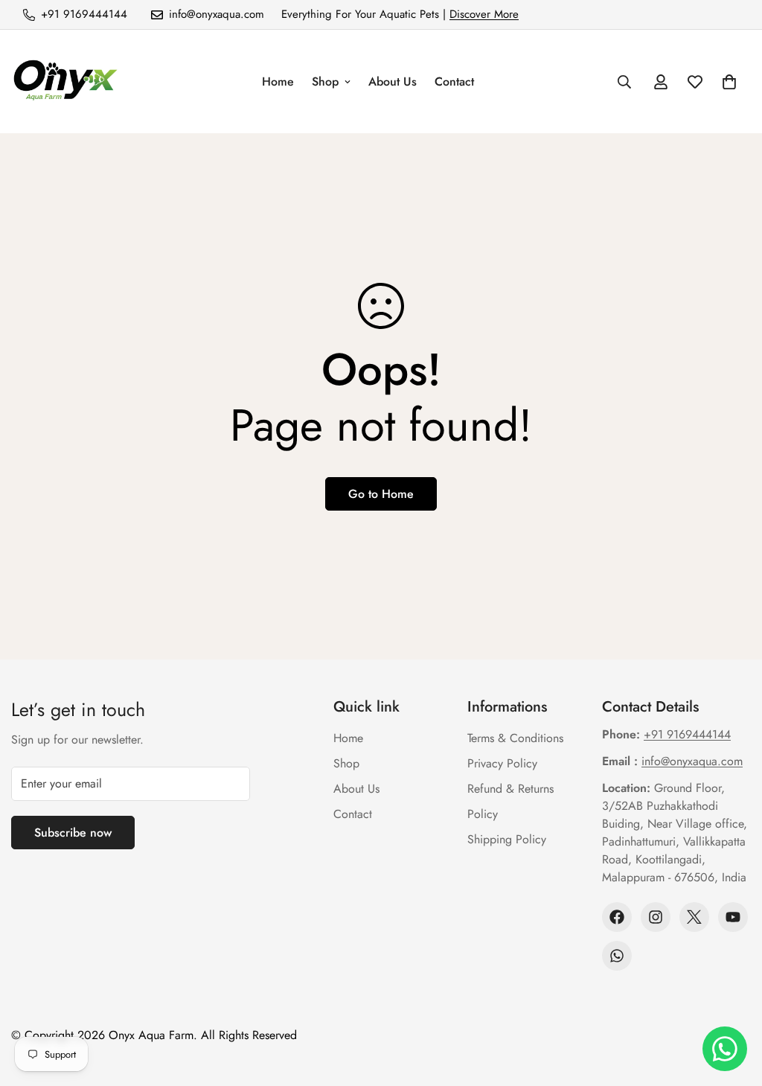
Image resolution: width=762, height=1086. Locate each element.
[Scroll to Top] (733, 1005)
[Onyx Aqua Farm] (65, 81)
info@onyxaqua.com (692, 761)
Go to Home (381, 493)
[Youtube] (733, 917)
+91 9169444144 (687, 734)
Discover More (484, 14)
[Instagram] (655, 917)
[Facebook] (617, 917)
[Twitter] (694, 917)
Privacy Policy (502, 763)
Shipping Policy (506, 839)
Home (278, 81)
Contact (454, 81)
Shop (325, 81)
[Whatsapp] (617, 956)
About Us (392, 81)
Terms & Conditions (515, 738)
